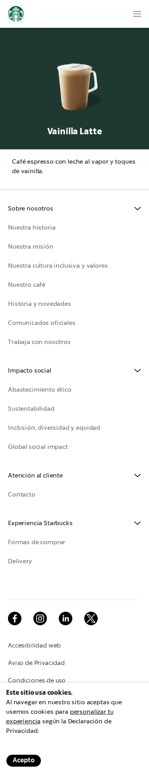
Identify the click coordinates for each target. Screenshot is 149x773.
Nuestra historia (31, 228)
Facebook (14, 618)
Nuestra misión (30, 247)
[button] (74, 209)
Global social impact (38, 447)
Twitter (91, 618)
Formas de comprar (36, 542)
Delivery (20, 561)
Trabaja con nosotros (39, 342)
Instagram (40, 618)
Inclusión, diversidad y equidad (54, 428)
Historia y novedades (39, 304)
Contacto (21, 495)
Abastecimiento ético (40, 390)
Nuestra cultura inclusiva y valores (58, 266)
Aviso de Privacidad (36, 663)
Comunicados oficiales (41, 323)
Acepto (24, 760)
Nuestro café (26, 285)
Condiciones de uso (37, 681)
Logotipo (16, 14)
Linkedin (65, 618)
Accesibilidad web (34, 646)
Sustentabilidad (31, 409)
